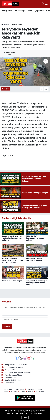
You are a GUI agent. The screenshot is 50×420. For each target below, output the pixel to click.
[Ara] (43, 4)
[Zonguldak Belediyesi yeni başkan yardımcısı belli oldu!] (37, 273)
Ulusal (30, 392)
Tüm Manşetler (10, 377)
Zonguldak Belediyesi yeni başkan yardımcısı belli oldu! (37, 283)
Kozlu (40, 389)
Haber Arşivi (9, 383)
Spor (30, 11)
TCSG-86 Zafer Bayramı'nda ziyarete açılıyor (35, 238)
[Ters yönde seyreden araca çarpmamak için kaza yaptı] (25, 71)
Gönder (7, 326)
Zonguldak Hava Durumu (14, 367)
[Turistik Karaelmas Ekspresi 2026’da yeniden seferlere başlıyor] (13, 251)
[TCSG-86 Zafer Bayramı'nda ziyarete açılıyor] (37, 228)
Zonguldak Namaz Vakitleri (15, 370)
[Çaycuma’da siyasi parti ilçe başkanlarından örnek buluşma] (13, 228)
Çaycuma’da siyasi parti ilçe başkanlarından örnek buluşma (12, 238)
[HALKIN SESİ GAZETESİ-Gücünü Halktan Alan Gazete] (10, 3)
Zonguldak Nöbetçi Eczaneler (16, 365)
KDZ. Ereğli (20, 389)
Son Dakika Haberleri (12, 380)
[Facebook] (17, 358)
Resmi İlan (40, 392)
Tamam (25, 417)
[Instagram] (25, 358)
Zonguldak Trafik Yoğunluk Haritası (18, 372)
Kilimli (6, 392)
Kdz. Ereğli (20, 11)
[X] (21, 358)
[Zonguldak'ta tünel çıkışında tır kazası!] (37, 251)
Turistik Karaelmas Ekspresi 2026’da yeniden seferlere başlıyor (12, 260)
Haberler (5, 25)
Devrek (14, 392)
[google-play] (25, 398)
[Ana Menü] (46, 4)
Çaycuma (39, 11)
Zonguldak (7, 11)
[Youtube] (29, 358)
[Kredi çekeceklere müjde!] (13, 273)
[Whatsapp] (33, 358)
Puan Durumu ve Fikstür (13, 375)
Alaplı (23, 392)
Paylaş (7, 88)
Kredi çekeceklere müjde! (12, 281)
